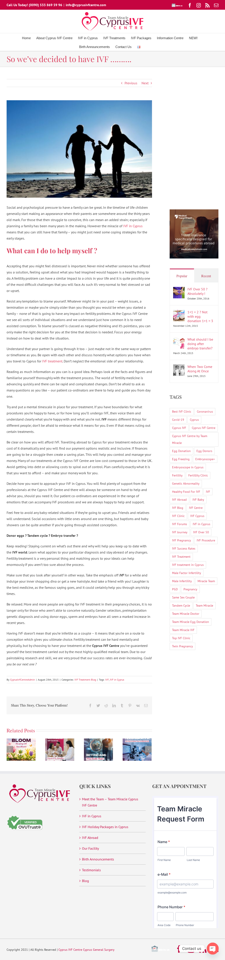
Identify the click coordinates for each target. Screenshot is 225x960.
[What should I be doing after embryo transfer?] (179, 340)
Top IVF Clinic (181, 638)
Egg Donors (204, 451)
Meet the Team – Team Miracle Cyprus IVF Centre (110, 802)
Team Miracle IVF (183, 630)
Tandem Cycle (181, 605)
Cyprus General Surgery (98, 950)
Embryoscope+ (205, 459)
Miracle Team (206, 581)
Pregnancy (190, 589)
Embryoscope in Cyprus (187, 467)
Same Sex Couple (183, 597)
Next (145, 83)
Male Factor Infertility (186, 573)
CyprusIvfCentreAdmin (22, 679)
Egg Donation (181, 451)
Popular (181, 275)
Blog (85, 881)
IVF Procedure (206, 540)
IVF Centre (196, 508)
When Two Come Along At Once (199, 368)
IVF (107, 679)
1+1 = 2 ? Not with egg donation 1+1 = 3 (200, 316)
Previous (131, 83)
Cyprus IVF (179, 428)
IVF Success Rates (183, 548)
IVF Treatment (181, 556)
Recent (206, 275)
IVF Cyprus (197, 516)
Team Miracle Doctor (185, 613)
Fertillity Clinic (198, 475)
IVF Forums (179, 524)
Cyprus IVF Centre (203, 428)
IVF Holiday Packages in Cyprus (105, 827)
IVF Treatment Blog (85, 679)
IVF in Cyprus (133, 226)
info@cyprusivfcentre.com (86, 5)
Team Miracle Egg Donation (190, 622)
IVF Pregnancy (181, 540)
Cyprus (194, 419)
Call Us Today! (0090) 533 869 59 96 (34, 5)
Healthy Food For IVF (186, 491)
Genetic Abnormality (186, 483)
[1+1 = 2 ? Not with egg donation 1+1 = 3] (179, 313)
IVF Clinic (178, 516)
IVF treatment (52, 361)
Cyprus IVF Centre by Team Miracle (189, 439)
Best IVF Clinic (181, 411)
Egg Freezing (181, 459)
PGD (175, 589)
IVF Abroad (179, 499)
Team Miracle (204, 605)
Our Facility (90, 848)
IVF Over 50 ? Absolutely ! (197, 291)
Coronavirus (205, 411)
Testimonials (91, 870)
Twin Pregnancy (182, 646)
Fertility (177, 475)
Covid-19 (178, 419)
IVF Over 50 (201, 532)
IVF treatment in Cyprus (188, 565)
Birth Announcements (98, 859)
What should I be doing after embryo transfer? (200, 343)
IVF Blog (177, 508)
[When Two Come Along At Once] (179, 367)
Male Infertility (182, 581)
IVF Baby (198, 499)
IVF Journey (179, 532)
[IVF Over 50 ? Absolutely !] (179, 290)
